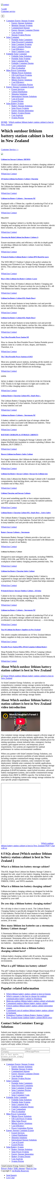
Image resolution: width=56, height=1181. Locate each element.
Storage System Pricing (21, 35)
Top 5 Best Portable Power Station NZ (15, 337)
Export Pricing (17, 101)
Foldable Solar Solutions (21, 56)
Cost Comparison (18, 66)
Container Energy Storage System (20, 21)
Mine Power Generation (16, 70)
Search (29, 1166)
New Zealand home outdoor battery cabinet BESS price (29, 1017)
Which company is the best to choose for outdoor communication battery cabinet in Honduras (26, 997)
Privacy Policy (7, 1168)
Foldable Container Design (22, 63)
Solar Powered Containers (22, 42)
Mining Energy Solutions (21, 80)
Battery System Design (20, 113)
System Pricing (17, 118)
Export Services (17, 89)
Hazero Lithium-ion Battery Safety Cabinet (17, 454)
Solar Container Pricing (21, 47)
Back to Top (31, 1168)
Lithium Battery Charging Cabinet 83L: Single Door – (21, 396)
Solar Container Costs (20, 51)
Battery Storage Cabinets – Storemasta (15, 532)
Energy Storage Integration (22, 110)
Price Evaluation (18, 68)
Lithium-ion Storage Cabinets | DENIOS (15, 159)
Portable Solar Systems (20, 58)
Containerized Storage (20, 28)
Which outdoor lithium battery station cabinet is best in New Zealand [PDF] (27, 844)
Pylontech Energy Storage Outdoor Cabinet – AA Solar (21, 591)
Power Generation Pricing (22, 84)
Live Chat (10, 1178)
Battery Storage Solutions (21, 106)
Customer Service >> (9, 149)
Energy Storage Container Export (20, 87)
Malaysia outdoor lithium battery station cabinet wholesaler (30, 1001)
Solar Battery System (15, 103)
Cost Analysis (17, 32)
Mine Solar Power (18, 77)
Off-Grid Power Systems (21, 75)
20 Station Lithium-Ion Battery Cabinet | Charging (19, 179)
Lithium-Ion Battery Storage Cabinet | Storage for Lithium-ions (24, 474)
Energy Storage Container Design (25, 30)
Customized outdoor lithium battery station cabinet (27, 1003)
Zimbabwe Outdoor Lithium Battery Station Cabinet (27, 1015)
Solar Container (12, 37)
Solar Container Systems (21, 44)
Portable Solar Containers (21, 40)
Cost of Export (17, 99)
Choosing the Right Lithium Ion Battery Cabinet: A (19, 237)
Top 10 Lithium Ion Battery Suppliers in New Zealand (21, 630)
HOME (4, 122)
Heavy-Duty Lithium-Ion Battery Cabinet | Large (19, 279)
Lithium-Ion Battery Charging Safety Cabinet (18, 571)
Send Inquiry (11, 1175)
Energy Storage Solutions (21, 23)
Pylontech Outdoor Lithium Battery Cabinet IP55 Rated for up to (25, 257)
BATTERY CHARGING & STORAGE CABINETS (19, 435)
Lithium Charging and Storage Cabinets (15, 493)
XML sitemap (19, 1168)
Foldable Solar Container (16, 54)
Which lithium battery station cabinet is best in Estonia (28, 994)
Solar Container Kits (19, 61)
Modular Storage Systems (22, 25)
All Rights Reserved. (20, 1171)
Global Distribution (19, 92)
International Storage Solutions (24, 96)
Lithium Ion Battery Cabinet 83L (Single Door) (18, 298)
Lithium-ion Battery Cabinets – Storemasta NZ (18, 198)
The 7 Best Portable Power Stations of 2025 (17, 357)
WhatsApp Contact (9, 174)
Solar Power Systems (20, 108)
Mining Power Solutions (21, 73)
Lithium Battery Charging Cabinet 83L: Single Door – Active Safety (26, 513)
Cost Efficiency (17, 49)
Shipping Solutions (19, 94)
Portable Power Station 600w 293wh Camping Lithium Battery (24, 647)
